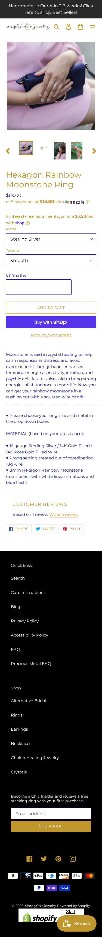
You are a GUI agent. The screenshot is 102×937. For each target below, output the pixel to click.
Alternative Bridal (28, 700)
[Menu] (92, 27)
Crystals (19, 772)
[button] (51, 201)
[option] (26, 148)
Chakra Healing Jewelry (35, 757)
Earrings (19, 729)
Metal (11, 229)
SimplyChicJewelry (40, 906)
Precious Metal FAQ (31, 663)
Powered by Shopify (73, 906)
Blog (15, 606)
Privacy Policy (25, 620)
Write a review (63, 514)
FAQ (15, 649)
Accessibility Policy (29, 635)
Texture (12, 250)
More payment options (51, 335)
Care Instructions (28, 592)
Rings (16, 715)
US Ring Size (16, 275)
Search (18, 578)
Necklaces (21, 743)
